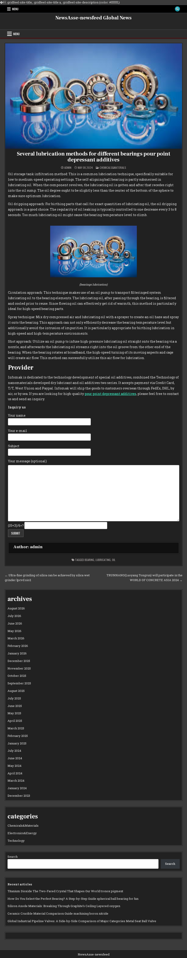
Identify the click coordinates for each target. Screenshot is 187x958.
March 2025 (16, 728)
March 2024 (16, 780)
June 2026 (15, 623)
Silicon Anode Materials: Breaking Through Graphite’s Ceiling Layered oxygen (64, 906)
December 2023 (19, 796)
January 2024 (17, 788)
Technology (16, 841)
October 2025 (17, 676)
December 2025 (19, 661)
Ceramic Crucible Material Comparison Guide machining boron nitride (58, 913)
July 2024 (14, 751)
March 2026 (16, 638)
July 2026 (14, 616)
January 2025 (17, 743)
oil (113, 560)
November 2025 (19, 668)
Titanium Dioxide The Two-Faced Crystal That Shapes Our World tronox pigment (65, 891)
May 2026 (14, 631)
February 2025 (18, 736)
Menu (15, 9)
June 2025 (15, 706)
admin (67, 167)
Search (13, 857)
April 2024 (15, 773)
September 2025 (19, 683)
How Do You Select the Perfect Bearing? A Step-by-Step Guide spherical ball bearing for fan (73, 899)
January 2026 (17, 653)
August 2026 (16, 608)
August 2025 (16, 691)
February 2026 (18, 646)
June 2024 (15, 758)
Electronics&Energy (22, 833)
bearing (89, 560)
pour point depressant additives (110, 394)
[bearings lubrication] (93, 276)
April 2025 (15, 721)
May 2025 (14, 713)
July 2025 (14, 698)
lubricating (103, 560)
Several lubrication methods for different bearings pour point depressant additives (93, 156)
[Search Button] (177, 8)
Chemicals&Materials (113, 167)
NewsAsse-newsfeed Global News (93, 18)
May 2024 (14, 766)
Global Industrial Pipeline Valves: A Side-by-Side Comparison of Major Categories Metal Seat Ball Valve (82, 921)
